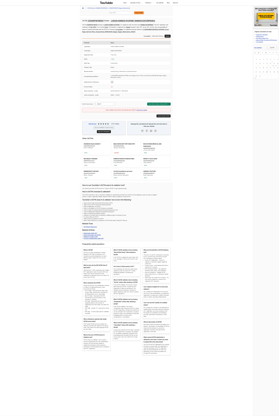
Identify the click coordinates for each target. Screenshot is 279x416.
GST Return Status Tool (262, 38)
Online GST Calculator (262, 34)
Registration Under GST (90, 233)
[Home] (83, 8)
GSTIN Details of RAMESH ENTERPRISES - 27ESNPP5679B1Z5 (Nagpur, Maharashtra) (108, 8)
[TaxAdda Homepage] (106, 2)
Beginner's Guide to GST (91, 236)
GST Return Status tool (90, 227)
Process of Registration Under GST (94, 238)
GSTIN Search (260, 36)
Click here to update (141, 110)
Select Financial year (87, 104)
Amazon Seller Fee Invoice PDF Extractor (266, 40)
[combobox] (120, 12)
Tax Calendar (259, 42)
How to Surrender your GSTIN (92, 235)
